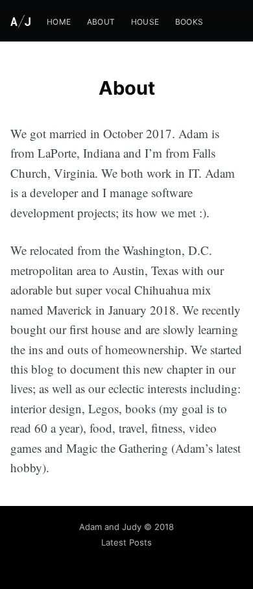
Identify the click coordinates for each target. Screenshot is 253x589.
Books (189, 22)
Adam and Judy (110, 527)
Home (59, 22)
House (145, 22)
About (101, 22)
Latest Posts (126, 542)
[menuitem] (59, 21)
